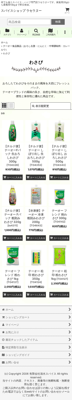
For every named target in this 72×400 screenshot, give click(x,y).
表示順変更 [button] (42, 106)
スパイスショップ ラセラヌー (21, 10)
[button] (36, 32)
